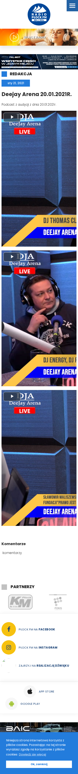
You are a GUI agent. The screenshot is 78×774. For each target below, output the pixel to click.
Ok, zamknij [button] (39, 764)
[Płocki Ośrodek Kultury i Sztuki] (20, 602)
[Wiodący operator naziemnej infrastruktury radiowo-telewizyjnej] (57, 602)
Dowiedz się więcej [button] (32, 754)
